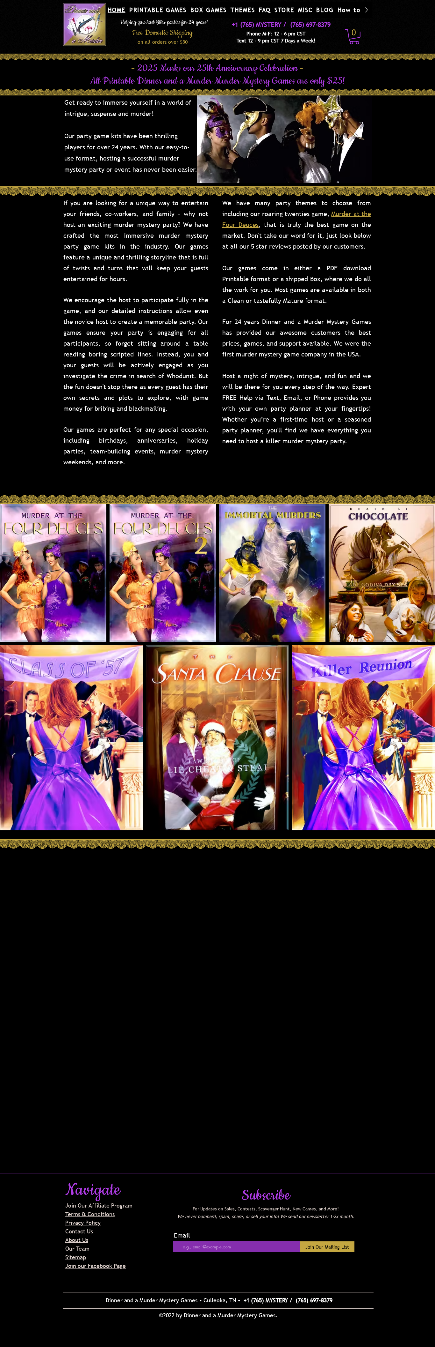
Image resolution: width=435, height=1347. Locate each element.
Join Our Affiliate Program (98, 1205)
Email (182, 1235)
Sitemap (75, 1257)
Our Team (77, 1248)
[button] (158, 10)
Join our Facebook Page (95, 1265)
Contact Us (79, 1231)
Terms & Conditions (90, 1214)
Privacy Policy (83, 1222)
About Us (76, 1240)
